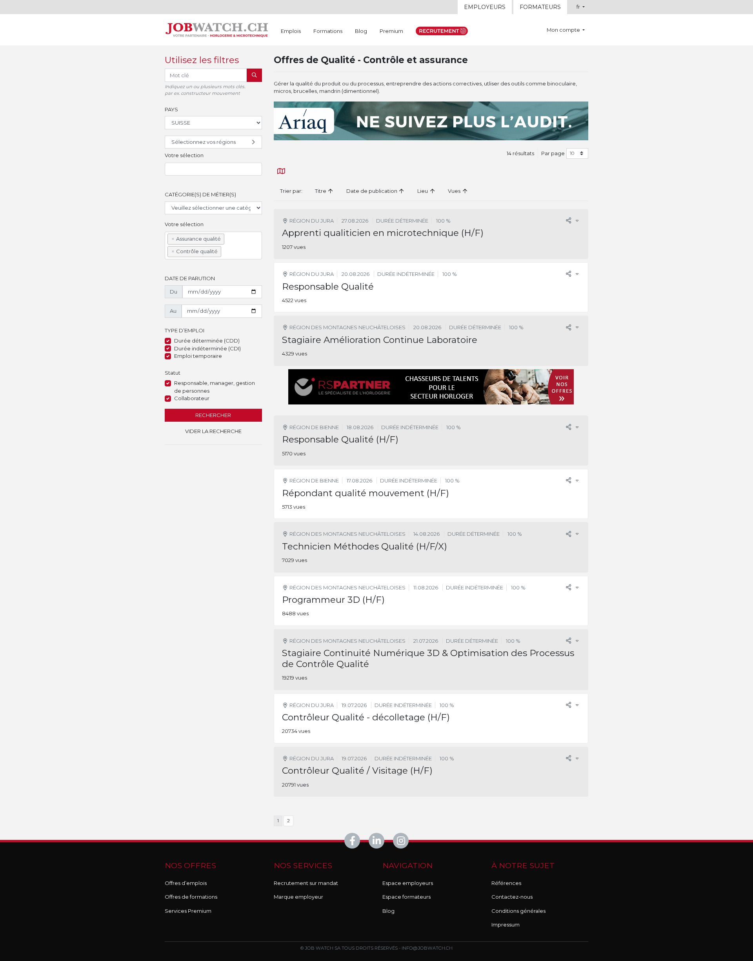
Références (506, 883)
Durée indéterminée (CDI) (207, 348)
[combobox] (213, 169)
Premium (391, 31)
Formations (327, 31)
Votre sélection (184, 155)
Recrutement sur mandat (306, 883)
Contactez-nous (512, 897)
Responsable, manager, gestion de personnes (214, 387)
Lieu (423, 191)
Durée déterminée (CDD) (207, 340)
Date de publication (372, 191)
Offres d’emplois (186, 883)
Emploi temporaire (198, 356)
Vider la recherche (213, 431)
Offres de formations (191, 897)
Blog (361, 31)
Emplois (291, 31)
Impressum (505, 924)
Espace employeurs (407, 883)
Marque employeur (298, 897)
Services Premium (188, 911)
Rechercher (213, 415)
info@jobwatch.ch (427, 948)
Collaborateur (191, 398)
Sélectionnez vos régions (203, 142)
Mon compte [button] (564, 30)
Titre (321, 191)
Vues (455, 191)
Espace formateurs (406, 897)
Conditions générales (518, 911)
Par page (553, 153)
